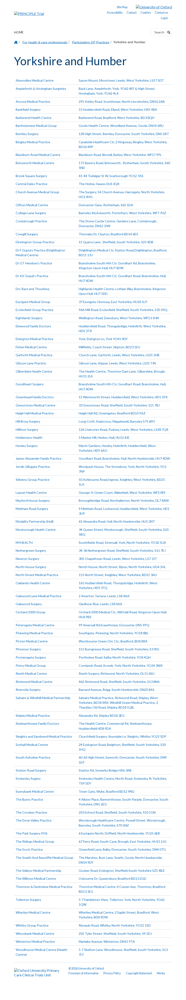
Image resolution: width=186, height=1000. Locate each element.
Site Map (122, 7)
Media (161, 973)
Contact (132, 12)
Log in (164, 18)
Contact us (161, 12)
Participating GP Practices (90, 42)
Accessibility (115, 12)
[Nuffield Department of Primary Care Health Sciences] (38, 971)
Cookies (145, 12)
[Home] (16, 42)
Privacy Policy (112, 973)
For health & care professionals (44, 42)
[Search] (169, 32)
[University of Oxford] (150, 6)
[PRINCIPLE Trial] (29, 12)
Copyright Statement (139, 973)
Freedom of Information (84, 973)
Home (19, 32)
